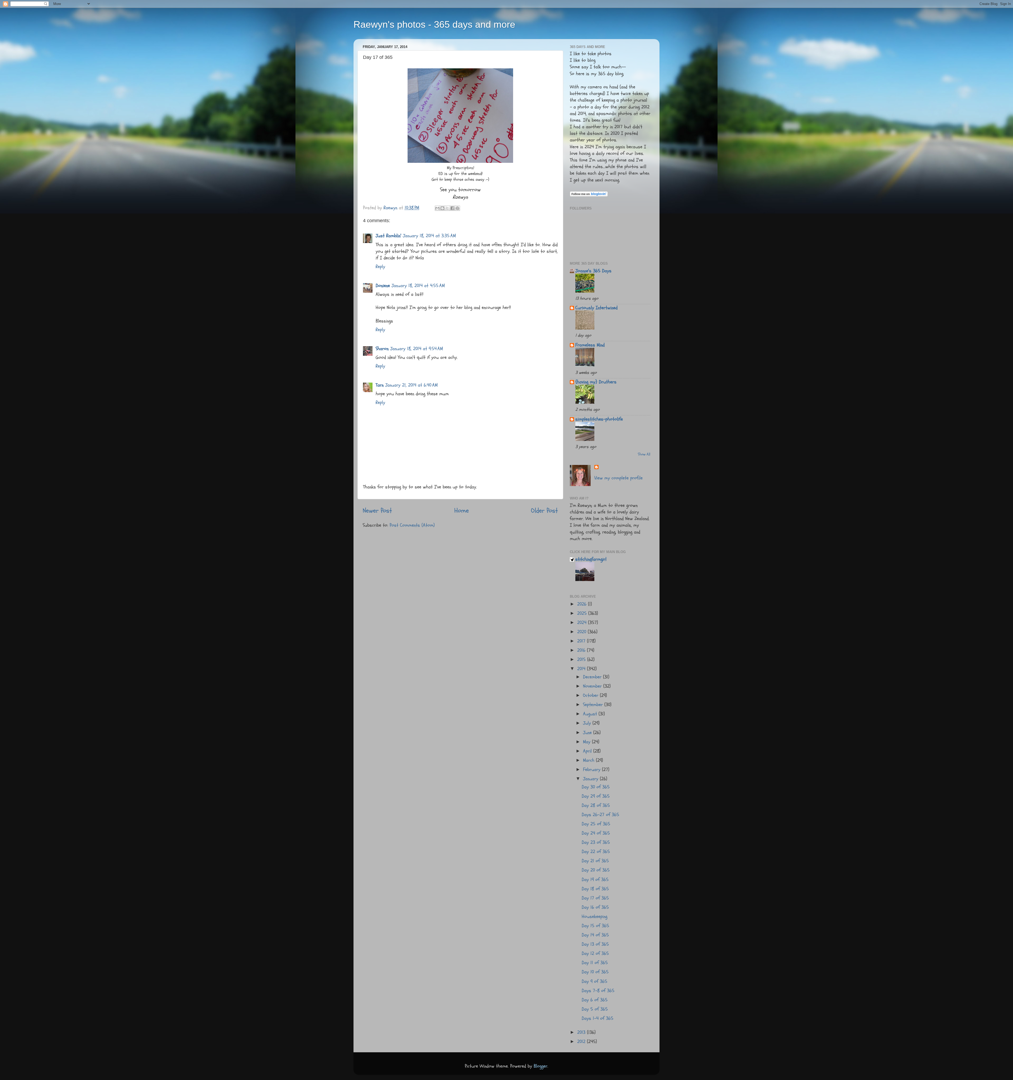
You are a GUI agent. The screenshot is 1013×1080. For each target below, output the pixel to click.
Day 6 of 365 (595, 1000)
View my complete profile (618, 478)
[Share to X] (447, 208)
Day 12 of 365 (595, 953)
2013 (582, 1032)
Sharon (382, 348)
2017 (582, 641)
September (593, 704)
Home (461, 510)
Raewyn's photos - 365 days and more (434, 24)
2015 (582, 659)
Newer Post (377, 510)
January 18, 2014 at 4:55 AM (418, 285)
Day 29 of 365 (596, 796)
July (587, 723)
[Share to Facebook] (452, 208)
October (591, 695)
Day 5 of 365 (595, 1009)
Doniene (383, 285)
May (587, 742)
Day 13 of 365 (595, 944)
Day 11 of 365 (595, 962)
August (591, 714)
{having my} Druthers (596, 382)
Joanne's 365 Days (593, 271)
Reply (380, 266)
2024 (582, 622)
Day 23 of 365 (596, 842)
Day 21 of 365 (595, 861)
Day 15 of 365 (595, 925)
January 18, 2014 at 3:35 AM (429, 235)
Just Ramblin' (388, 235)
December (593, 677)
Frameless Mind (590, 345)
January (591, 778)
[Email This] (437, 208)
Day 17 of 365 (595, 898)
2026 (582, 604)
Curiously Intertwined (596, 308)
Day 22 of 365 (596, 851)
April (588, 751)
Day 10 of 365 (595, 972)
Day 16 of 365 (595, 907)
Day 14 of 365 (595, 935)
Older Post (544, 510)
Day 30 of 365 (596, 787)
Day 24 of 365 (596, 833)
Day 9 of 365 (594, 981)
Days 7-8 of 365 (598, 990)
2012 (582, 1041)
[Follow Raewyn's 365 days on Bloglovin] (589, 195)
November (593, 686)
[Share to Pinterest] (457, 208)
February (592, 769)
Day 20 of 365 (596, 870)
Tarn (380, 385)
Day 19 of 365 (595, 879)
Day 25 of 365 (596, 824)
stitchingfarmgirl (590, 559)
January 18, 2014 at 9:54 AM (416, 348)
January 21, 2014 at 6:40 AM (411, 385)
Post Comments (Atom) (412, 525)
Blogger (540, 1066)
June (588, 732)
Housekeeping (594, 916)
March (589, 760)
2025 (582, 613)
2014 (582, 668)
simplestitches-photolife (599, 419)
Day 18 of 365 (595, 889)
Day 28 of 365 (596, 805)
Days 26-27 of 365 (600, 814)
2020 (582, 632)
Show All (644, 454)
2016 (582, 650)
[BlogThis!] (442, 208)
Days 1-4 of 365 (597, 1018)
